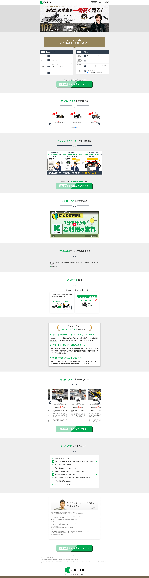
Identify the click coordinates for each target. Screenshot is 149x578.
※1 (68, 294)
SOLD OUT (51, 114)
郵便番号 (79, 65)
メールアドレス (79, 71)
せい (87, 56)
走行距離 (43, 73)
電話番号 (80, 61)
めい (98, 56)
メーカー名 (43, 55)
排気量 (42, 60)
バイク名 (43, 66)
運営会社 (66, 574)
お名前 (79, 56)
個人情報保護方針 (74, 574)
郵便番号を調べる (104, 65)
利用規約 (71, 80)
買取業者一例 (54, 266)
